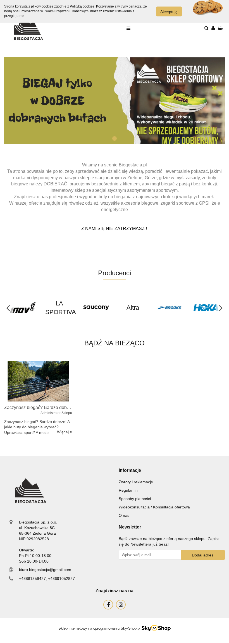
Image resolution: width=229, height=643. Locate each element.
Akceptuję (169, 11)
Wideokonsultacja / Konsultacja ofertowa (154, 507)
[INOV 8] (22, 307)
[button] (130, 470)
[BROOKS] (169, 307)
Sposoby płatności (135, 498)
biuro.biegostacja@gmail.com (45, 569)
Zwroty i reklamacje (136, 482)
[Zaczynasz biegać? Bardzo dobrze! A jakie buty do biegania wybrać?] (38, 381)
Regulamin (128, 490)
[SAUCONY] (96, 307)
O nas (124, 515)
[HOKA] (206, 307)
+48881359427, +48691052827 (47, 578)
